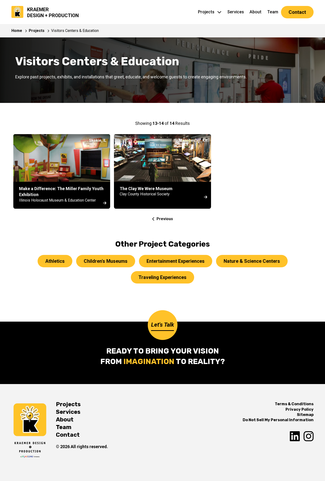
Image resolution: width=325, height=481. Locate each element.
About (255, 11)
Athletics (55, 261)
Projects (206, 11)
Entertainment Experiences (176, 261)
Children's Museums (106, 261)
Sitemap (305, 414)
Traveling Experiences (162, 277)
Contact (297, 12)
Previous (165, 219)
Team (272, 11)
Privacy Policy (300, 409)
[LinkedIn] (295, 437)
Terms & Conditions (294, 404)
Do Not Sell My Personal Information (278, 420)
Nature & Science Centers (252, 261)
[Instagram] (309, 437)
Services (235, 11)
